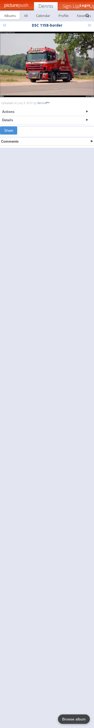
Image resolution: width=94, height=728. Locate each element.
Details (7, 120)
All (26, 15)
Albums (10, 15)
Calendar (43, 15)
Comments (10, 141)
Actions (8, 112)
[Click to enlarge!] (47, 64)
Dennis (45, 6)
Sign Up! (71, 6)
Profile (63, 15)
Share (8, 130)
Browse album (74, 719)
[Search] (87, 15)
